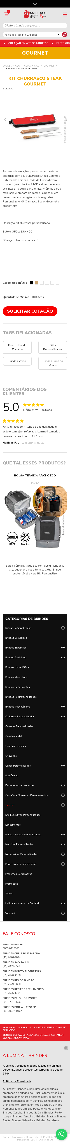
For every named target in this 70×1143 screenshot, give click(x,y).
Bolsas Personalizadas (18, 628)
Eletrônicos (11, 775)
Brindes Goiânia (33, 1113)
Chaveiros (11, 756)
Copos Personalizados (18, 765)
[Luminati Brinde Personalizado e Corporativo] (35, 14)
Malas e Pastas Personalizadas (23, 834)
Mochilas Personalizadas (19, 844)
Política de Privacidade (17, 1081)
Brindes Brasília (46, 1116)
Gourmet (10, 805)
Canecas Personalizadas (19, 726)
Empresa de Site (46, 1140)
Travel (9, 893)
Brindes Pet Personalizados (21, 697)
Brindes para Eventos (17, 687)
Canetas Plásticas (15, 746)
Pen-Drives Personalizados (20, 864)
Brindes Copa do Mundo (53, 363)
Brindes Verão (17, 361)
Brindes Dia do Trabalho (17, 347)
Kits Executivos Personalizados (23, 815)
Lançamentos (13, 824)
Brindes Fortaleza (47, 1120)
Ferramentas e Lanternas (19, 785)
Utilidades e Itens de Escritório (22, 903)
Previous (4, 119)
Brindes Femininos (15, 657)
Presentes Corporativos (18, 874)
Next (65, 119)
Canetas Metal (13, 736)
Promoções (11, 883)
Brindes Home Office (17, 667)
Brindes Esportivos (16, 647)
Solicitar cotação (30, 311)
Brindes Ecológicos (16, 638)
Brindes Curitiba (12, 1113)
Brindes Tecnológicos (17, 706)
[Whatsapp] (61, 1134)
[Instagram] (66, 1048)
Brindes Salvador (22, 1120)
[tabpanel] (35, 126)
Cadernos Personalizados (19, 716)
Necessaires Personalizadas (21, 854)
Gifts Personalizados (52, 347)
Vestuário (10, 913)
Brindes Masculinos (16, 677)
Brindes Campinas (24, 1116)
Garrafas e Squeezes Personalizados (26, 795)
